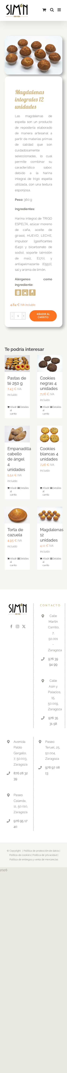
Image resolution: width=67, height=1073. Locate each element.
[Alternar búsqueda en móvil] (52, 10)
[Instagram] (17, 626)
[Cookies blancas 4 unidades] (49, 434)
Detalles (23, 407)
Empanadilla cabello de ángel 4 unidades (19, 459)
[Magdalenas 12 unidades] (49, 515)
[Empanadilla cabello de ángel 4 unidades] (17, 434)
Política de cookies (20, 855)
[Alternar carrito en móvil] (44, 10)
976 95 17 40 (20, 823)
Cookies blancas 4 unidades (49, 453)
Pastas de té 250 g (16, 381)
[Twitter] (23, 626)
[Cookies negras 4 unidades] (49, 363)
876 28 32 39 (21, 776)
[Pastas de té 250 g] (17, 363)
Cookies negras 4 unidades (49, 383)
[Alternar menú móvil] (59, 10)
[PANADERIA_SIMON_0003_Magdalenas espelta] (33, 55)
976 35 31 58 (53, 721)
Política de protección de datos (41, 850)
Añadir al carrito (43, 316)
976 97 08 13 (52, 770)
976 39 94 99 (53, 661)
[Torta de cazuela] (17, 515)
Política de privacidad (45, 855)
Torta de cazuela (15, 532)
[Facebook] (11, 626)
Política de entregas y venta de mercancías (33, 859)
